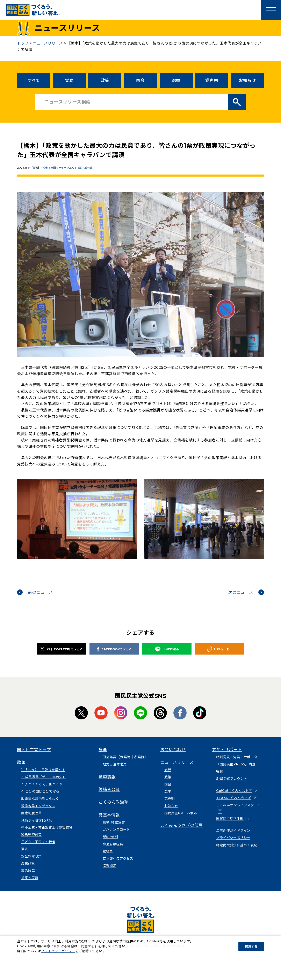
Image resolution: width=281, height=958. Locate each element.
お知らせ (247, 80)
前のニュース (40, 592)
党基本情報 (109, 814)
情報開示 (109, 866)
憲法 (24, 849)
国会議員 (109, 757)
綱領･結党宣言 (114, 822)
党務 (69, 80)
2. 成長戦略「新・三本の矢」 (43, 777)
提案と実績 (29, 878)
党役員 (108, 851)
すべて (34, 80)
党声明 (211, 80)
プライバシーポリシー (233, 838)
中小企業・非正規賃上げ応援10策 (47, 827)
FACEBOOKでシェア (116, 649)
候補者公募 (109, 789)
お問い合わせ (173, 749)
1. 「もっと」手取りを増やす (43, 770)
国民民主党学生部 (232, 819)
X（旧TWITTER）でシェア (64, 649)
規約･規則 (110, 837)
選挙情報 (107, 776)
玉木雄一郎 (85, 167)
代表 (45, 167)
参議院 (139, 757)
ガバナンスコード (116, 830)
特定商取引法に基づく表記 (236, 845)
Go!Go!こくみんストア (237, 791)
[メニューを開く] (271, 10)
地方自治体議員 (115, 764)
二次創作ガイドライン (233, 831)
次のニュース (240, 592)
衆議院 (125, 757)
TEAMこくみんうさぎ (236, 798)
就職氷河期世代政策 (36, 820)
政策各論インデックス (38, 806)
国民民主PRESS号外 (180, 813)
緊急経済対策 (31, 835)
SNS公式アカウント (231, 779)
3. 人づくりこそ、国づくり (42, 784)
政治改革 (28, 871)
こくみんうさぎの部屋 (181, 825)
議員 (103, 749)
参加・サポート (227, 749)
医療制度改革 (31, 813)
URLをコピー (223, 649)
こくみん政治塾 (113, 802)
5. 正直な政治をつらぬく (40, 799)
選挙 (176, 80)
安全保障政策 (31, 856)
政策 (105, 80)
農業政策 (28, 863)
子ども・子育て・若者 (38, 842)
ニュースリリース (177, 762)
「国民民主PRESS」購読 (235, 764)
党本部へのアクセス (118, 858)
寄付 (219, 771)
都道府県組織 (113, 844)
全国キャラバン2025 (63, 167)
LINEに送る (171, 649)
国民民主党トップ (34, 749)
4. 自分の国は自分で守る (40, 791)
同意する (251, 947)
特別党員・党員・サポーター (238, 757)
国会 (140, 80)
